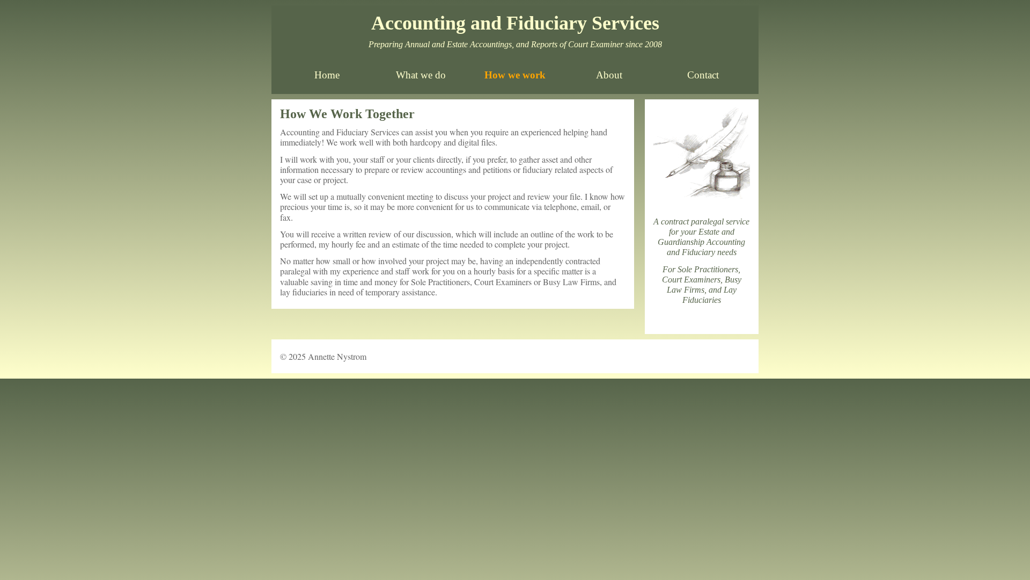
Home (327, 75)
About (609, 75)
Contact (703, 75)
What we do (421, 75)
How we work (515, 75)
